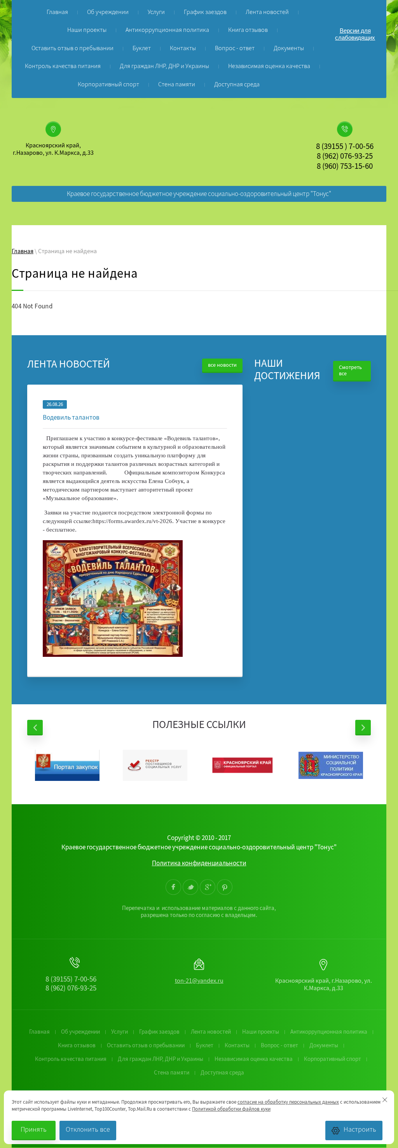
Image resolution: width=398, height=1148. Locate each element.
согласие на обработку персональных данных (288, 1102)
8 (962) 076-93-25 (345, 157)
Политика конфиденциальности (199, 864)
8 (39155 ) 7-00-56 (345, 147)
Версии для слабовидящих (355, 34)
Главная (22, 252)
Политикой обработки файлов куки (231, 1109)
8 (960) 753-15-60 (345, 167)
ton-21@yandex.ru (199, 981)
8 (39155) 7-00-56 (70, 980)
